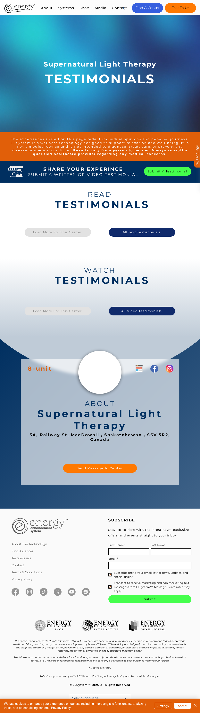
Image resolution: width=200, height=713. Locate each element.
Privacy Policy (22, 579)
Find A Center (22, 551)
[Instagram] (29, 592)
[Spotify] (86, 592)
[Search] (125, 8)
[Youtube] (72, 592)
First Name (116, 545)
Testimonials (21, 558)
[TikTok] (43, 592)
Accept (182, 706)
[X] (58, 592)
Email (113, 558)
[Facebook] (15, 592)
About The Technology (29, 544)
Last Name (158, 545)
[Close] (195, 706)
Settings (163, 706)
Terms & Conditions (27, 572)
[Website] (139, 368)
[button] (46, 8)
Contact (18, 565)
